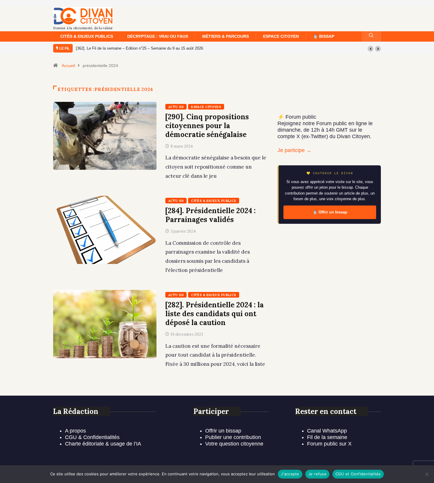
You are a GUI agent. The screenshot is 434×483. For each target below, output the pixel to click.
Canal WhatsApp (327, 431)
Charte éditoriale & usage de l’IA (103, 444)
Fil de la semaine (327, 437)
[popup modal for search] (371, 36)
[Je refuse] (427, 474)
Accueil (68, 65)
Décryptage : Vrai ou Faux (157, 36)
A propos (75, 431)
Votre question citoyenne (234, 444)
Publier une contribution (233, 437)
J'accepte (290, 473)
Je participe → (294, 150)
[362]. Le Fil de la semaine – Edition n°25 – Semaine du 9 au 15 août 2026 (139, 48)
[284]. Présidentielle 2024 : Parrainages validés (210, 215)
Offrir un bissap (223, 431)
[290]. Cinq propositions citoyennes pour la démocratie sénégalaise (207, 125)
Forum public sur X (329, 444)
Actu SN (176, 107)
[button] (370, 49)
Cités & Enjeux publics (86, 36)
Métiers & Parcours (225, 36)
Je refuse (317, 473)
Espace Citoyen (281, 36)
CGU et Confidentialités (358, 473)
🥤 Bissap (323, 36)
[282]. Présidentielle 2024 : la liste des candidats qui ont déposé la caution (214, 313)
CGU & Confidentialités (92, 437)
